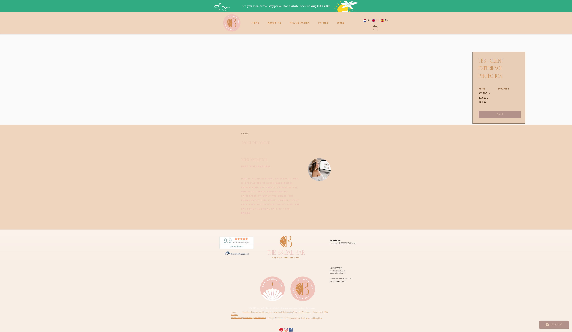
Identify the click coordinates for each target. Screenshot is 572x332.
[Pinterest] (281, 330)
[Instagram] (286, 330)
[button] (375, 27)
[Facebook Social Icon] (291, 330)
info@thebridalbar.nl (337, 271)
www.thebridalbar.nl (337, 273)
